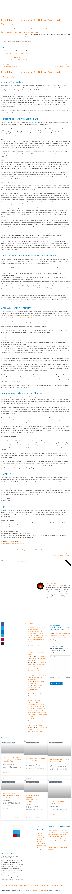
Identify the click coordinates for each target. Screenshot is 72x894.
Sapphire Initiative (39, 890)
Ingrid (30, 689)
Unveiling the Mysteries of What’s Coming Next (36, 652)
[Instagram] (2, 643)
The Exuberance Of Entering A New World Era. (24, 318)
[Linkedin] (2, 632)
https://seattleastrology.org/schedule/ (12, 543)
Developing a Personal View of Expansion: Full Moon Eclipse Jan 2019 (36, 704)
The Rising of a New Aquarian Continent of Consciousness (37, 677)
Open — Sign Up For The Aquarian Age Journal (17, 41)
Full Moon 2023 (24, 54)
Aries (17, 54)
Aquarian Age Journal (20, 29)
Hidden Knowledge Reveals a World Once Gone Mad (11, 795)
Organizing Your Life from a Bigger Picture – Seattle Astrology (36, 700)
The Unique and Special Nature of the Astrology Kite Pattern (37, 646)
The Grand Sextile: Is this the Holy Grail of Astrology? (37, 627)
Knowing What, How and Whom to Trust (37, 639)
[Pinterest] (2, 639)
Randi (30, 681)
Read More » (6, 772)
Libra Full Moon (32, 29)
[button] (36, 41)
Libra (31, 54)
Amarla (30, 631)
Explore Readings (46, 575)
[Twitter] (2, 628)
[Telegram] (2, 635)
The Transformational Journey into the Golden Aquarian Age (12, 759)
